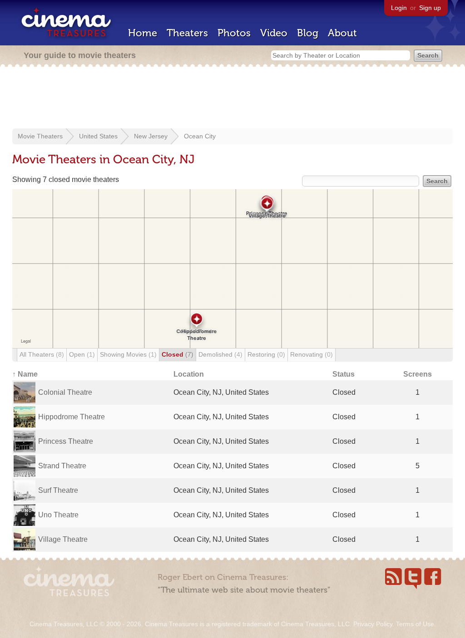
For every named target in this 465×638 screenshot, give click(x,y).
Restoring (266, 354)
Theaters (187, 33)
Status (343, 374)
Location (188, 374)
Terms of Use (415, 624)
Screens (417, 374)
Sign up (430, 7)
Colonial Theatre (65, 392)
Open (82, 354)
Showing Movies (128, 354)
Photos (234, 33)
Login (399, 7)
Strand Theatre (62, 466)
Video (273, 33)
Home (142, 33)
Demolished (220, 354)
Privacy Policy (372, 624)
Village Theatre (63, 539)
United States (98, 136)
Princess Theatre (65, 441)
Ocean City (200, 136)
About (342, 33)
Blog (307, 33)
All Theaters (42, 354)
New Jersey (151, 136)
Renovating (311, 354)
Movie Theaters (40, 136)
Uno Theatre (58, 515)
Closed (177, 354)
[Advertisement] (232, 98)
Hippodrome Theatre (71, 417)
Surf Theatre (58, 490)
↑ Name (25, 374)
